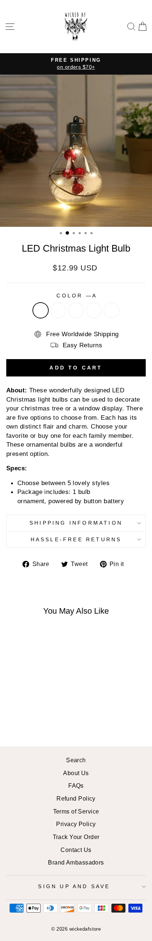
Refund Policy (76, 798)
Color (75, 296)
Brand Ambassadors (76, 862)
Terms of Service (76, 811)
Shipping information (76, 523)
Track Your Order (76, 836)
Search (76, 760)
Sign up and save (74, 886)
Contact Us (76, 849)
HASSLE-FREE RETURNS (76, 539)
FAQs (76, 785)
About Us (76, 773)
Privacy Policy (76, 824)
